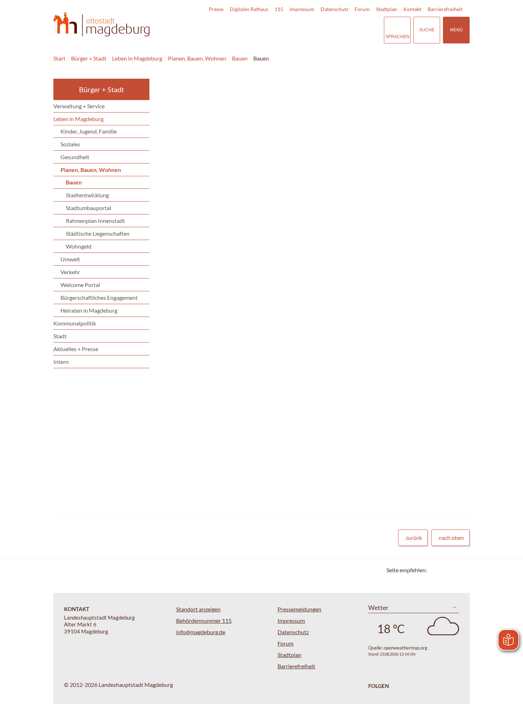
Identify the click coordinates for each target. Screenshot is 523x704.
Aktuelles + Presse (75, 348)
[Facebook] (444, 570)
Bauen (240, 58)
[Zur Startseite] (101, 24)
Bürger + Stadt (88, 58)
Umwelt (70, 259)
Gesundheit (74, 156)
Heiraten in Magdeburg (88, 310)
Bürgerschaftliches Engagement (99, 297)
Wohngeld (78, 246)
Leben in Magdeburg (137, 58)
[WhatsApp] (462, 570)
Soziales (70, 144)
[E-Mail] (453, 570)
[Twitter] (435, 570)
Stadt (60, 336)
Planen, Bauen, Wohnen (197, 58)
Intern (61, 361)
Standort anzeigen (198, 609)
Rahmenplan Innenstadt (95, 220)
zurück (414, 537)
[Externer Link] (328, 29)
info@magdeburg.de (200, 632)
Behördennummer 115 (204, 620)
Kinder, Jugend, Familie (88, 131)
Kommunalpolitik (74, 323)
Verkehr (70, 271)
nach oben (451, 537)
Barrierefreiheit (445, 9)
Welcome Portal (80, 284)
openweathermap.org (405, 648)
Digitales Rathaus (249, 9)
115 (279, 9)
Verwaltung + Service (79, 106)
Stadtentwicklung (87, 195)
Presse (216, 9)
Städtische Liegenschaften (98, 233)
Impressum (302, 9)
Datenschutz (334, 9)
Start (59, 58)
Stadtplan (386, 9)
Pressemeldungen (299, 609)
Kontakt (412, 9)
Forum (362, 9)
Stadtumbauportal (88, 207)
